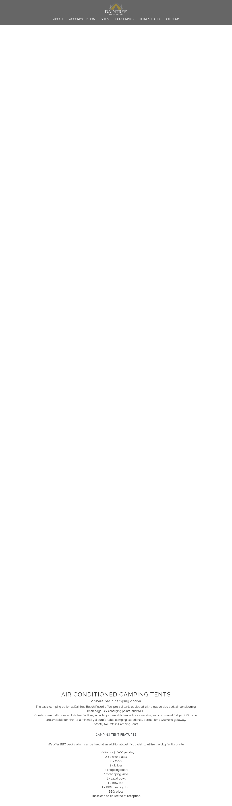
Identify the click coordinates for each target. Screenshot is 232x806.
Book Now (171, 19)
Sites (105, 19)
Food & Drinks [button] (123, 19)
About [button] (58, 19)
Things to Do (149, 19)
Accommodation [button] (82, 19)
